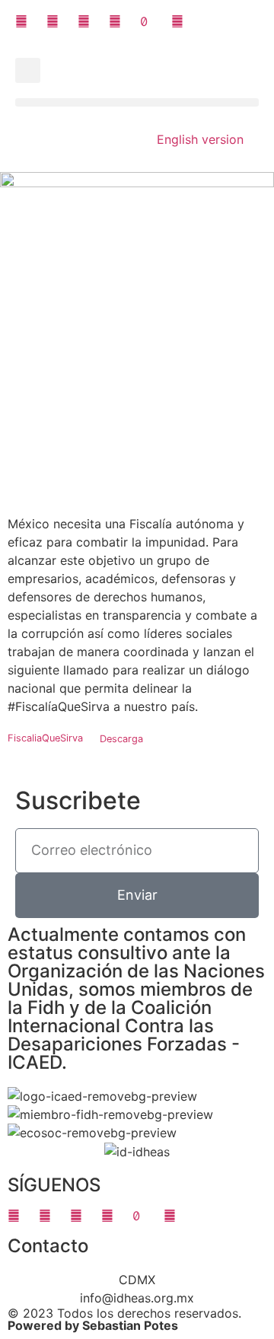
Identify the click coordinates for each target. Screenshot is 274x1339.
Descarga (121, 738)
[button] (27, 70)
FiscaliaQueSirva (45, 738)
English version (200, 139)
